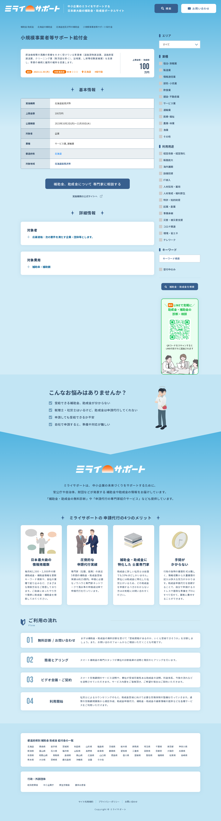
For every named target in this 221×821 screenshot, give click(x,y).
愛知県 (124, 750)
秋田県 (77, 746)
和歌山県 (43, 755)
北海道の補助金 (45, 26)
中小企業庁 (48, 784)
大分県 (42, 759)
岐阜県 (100, 750)
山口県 (102, 755)
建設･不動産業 (171, 96)
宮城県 (65, 746)
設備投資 (168, 173)
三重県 (135, 750)
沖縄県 (79, 759)
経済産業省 (33, 784)
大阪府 (170, 750)
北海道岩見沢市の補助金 (67, 26)
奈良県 (31, 755)
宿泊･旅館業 (170, 63)
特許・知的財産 (171, 200)
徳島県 (114, 755)
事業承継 (168, 213)
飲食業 (167, 90)
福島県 (100, 746)
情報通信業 (169, 76)
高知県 (149, 755)
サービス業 (169, 103)
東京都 (170, 746)
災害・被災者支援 (173, 220)
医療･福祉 (168, 116)
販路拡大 (168, 160)
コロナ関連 (169, 226)
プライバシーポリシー (109, 801)
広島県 (91, 755)
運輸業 (167, 110)
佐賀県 (172, 755)
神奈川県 (183, 746)
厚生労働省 (64, 784)
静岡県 (112, 750)
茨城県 (112, 746)
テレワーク (169, 239)
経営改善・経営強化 (174, 153)
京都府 (159, 750)
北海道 (58, 153)
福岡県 (161, 755)
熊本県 (31, 759)
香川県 (126, 755)
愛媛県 (137, 755)
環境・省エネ (170, 233)
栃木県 (124, 746)
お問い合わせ (131, 801)
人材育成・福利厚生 (174, 193)
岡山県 (79, 755)
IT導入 (167, 180)
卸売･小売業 (170, 83)
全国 (90, 759)
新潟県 (31, 750)
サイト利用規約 (85, 801)
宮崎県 (54, 759)
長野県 (89, 750)
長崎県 (184, 755)
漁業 (165, 130)
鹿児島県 (66, 759)
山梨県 (77, 750)
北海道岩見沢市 (63, 163)
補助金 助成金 (27, 26)
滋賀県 (147, 750)
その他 (167, 136)
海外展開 (168, 166)
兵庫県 (182, 750)
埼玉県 (147, 746)
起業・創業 (169, 206)
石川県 (54, 750)
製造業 (167, 70)
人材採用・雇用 (171, 186)
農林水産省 (80, 784)
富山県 (42, 750)
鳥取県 (56, 755)
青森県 (42, 746)
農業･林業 (168, 123)
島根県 (68, 755)
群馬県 (135, 746)
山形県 (89, 746)
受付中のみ (169, 269)
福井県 (65, 750)
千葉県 (159, 746)
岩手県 (54, 746)
